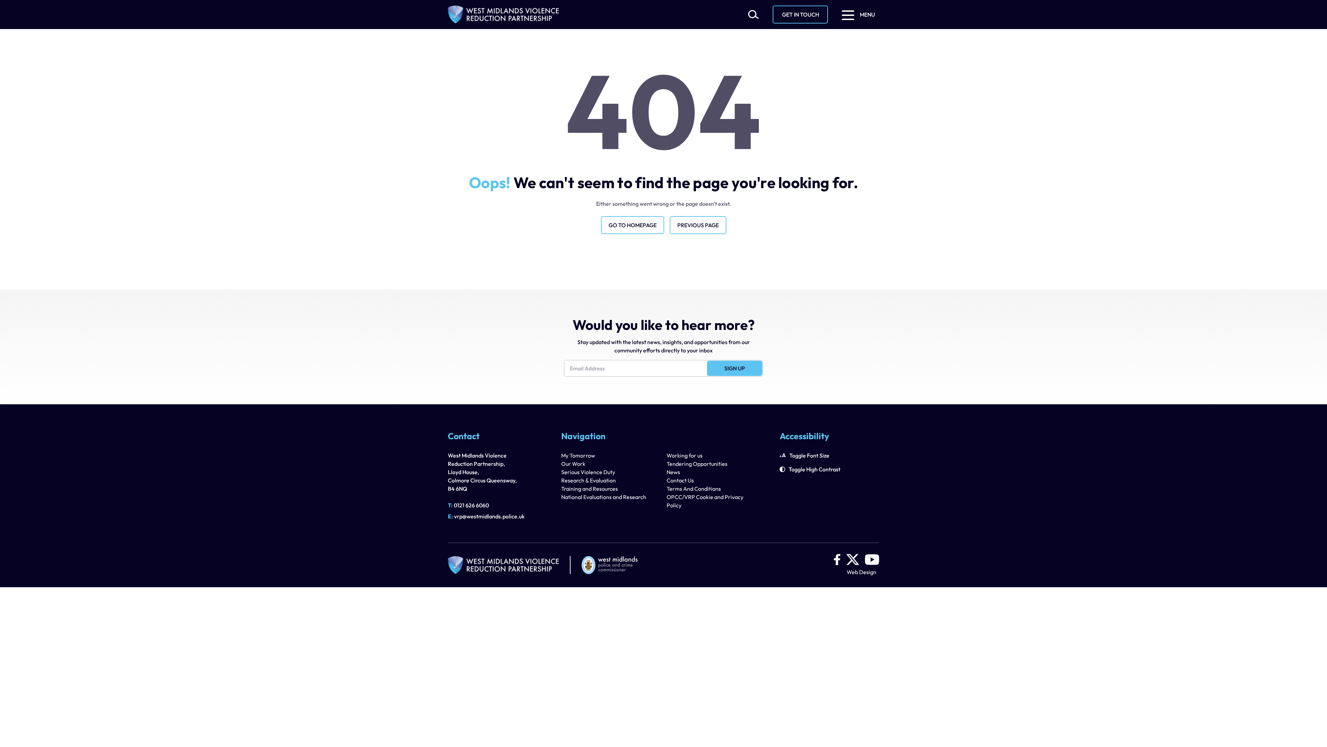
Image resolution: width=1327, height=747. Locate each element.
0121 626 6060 (468, 505)
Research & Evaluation (588, 480)
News (673, 472)
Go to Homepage (633, 225)
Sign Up (734, 368)
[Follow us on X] (852, 559)
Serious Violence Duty (588, 472)
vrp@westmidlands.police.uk (486, 516)
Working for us (685, 455)
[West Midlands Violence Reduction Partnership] (503, 15)
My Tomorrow (578, 455)
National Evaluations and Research (603, 497)
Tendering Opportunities (697, 463)
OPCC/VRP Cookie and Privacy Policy (705, 501)
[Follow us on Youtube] (872, 559)
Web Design (861, 572)
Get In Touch (800, 14)
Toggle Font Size (809, 455)
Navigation (583, 437)
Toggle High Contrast (814, 469)
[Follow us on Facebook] (837, 559)
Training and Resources (589, 488)
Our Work (573, 463)
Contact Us (680, 480)
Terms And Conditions (694, 488)
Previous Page (698, 225)
